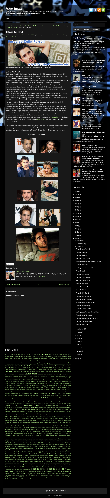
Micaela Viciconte (49, 431)
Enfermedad (16, 391)
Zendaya (24, 478)
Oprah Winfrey (37, 441)
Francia (49, 398)
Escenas (42, 391)
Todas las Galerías (12, 27)
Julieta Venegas (9, 415)
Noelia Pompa (53, 439)
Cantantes (9, 371)
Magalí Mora (29, 424)
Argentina (23, 362)
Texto (49, 466)
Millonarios (55, 433)
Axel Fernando (25, 364)
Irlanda (55, 26)
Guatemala (31, 402)
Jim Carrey (48, 411)
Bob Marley (26, 367)
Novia (9, 441)
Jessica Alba (19, 411)
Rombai (56, 455)
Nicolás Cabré (68, 437)
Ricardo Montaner (36, 453)
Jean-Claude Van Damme (61, 409)
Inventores (50, 407)
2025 (32, 354)
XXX (40, 477)
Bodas (30, 367)
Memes (18, 431)
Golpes (6, 402)
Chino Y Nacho (55, 376)
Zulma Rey (29, 478)
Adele (64, 354)
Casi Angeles (9, 374)
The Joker (69, 466)
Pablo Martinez (16, 442)
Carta (60, 371)
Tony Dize (38, 471)
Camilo (64, 369)
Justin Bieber (16, 415)
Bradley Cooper (54, 367)
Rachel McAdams (16, 450)
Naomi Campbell (59, 435)
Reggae (35, 452)
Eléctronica (14, 389)
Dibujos (51, 385)
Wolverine (30, 477)
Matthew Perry (59, 429)
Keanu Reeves (13, 416)
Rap (61, 450)
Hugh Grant (42, 405)
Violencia (45, 475)
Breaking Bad (65, 367)
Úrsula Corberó (16, 473)
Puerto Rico (8, 450)
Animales (51, 360)
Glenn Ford (68, 400)
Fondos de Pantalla (28, 398)
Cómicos (20, 379)
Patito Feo (21, 444)
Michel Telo (26, 433)
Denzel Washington (25, 385)
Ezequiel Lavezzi (20, 393)
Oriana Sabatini (45, 441)
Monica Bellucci (16, 435)
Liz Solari (64, 420)
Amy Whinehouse (60, 358)
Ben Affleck (62, 366)
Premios (35, 448)
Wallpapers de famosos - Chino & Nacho (88, 262)
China (49, 376)
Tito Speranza (26, 469)
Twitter (69, 471)
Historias (7, 406)
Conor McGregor (44, 379)
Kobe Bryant (49, 416)
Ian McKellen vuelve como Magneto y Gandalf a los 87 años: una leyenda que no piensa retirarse (93, 62)
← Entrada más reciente (13, 284)
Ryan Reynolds (28, 457)
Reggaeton (41, 452)
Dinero (6, 387)
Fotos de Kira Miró (81, 252)
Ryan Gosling (21, 457)
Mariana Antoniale (18, 427)
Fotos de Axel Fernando (83, 249)
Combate (7, 379)
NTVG (13, 441)
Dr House (29, 387)
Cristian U (22, 381)
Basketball (30, 366)
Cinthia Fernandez (25, 378)
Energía (11, 391)
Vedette (49, 473)
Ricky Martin (44, 453)
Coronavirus (60, 379)
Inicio (7, 19)
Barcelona (24, 366)
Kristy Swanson (65, 416)
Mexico (29, 431)
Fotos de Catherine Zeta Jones (91, 109)
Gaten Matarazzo (13, 400)
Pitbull (69, 446)
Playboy (7, 448)
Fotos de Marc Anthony (83, 306)
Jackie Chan (21, 409)
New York (44, 437)
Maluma (56, 424)
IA (9, 407)
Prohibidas (63, 448)
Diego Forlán (57, 385)
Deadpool (11, 385)
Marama (13, 426)
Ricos (48, 453)
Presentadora (41, 448)
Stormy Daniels (13, 465)
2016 (76, 222)
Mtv (32, 435)
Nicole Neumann (18, 439)
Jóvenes (43, 413)
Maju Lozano (50, 424)
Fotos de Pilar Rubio (82, 265)
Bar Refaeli (13, 366)
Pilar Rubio (60, 446)
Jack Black (15, 409)
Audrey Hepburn (67, 362)
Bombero (34, 367)
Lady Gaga (39, 418)
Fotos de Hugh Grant (82, 325)
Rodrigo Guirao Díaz (37, 455)
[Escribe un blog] (9, 264)
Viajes (64, 473)
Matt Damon (51, 429)
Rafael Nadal (32, 450)
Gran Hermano (18, 402)
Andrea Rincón (11, 360)
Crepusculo (8, 381)
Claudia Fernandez (50, 378)
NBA (29, 437)
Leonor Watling (36, 420)
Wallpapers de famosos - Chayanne (86, 268)
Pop (24, 448)
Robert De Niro (58, 453)
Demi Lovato (17, 385)
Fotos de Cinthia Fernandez (84, 321)
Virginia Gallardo (59, 475)
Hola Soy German (19, 405)
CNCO (56, 378)
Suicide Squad (47, 465)
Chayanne (26, 376)
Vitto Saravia (67, 475)
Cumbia (50, 381)
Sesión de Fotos (10, 461)
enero (78, 354)
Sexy (17, 461)
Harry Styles (27, 403)
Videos (31, 475)
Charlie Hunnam (67, 374)
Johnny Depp (55, 117)
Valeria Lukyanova (41, 473)
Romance (51, 455)
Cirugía (32, 378)
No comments (23, 37)
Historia (69, 403)
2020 (22, 354)
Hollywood (50, 26)
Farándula (68, 393)
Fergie (19, 395)
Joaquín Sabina (17, 413)
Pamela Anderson (25, 442)
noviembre (80, 244)
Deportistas (35, 385)
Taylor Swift (20, 466)
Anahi (6, 360)
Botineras (39, 367)
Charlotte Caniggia (18, 376)
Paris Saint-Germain (13, 444)
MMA (63, 433)
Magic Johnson (36, 424)
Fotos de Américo (87, 98)
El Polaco (68, 387)
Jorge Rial (38, 413)
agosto (79, 332)
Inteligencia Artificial (41, 407)
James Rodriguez (39, 409)
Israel (64, 407)
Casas (69, 371)
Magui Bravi (43, 424)
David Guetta (66, 383)
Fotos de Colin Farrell (14, 32)
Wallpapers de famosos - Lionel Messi (87, 312)
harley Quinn (13, 403)
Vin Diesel (40, 475)
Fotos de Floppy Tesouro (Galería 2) (87, 318)
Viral (53, 475)
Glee (64, 400)
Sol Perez (27, 463)
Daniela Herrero (29, 383)
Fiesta (37, 395)
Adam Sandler (58, 354)
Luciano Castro (48, 422)
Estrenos (61, 391)
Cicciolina (15, 378)
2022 (25, 354)
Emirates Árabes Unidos (54, 389)
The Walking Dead (9, 469)
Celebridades (20, 26)
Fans (64, 393)
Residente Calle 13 (9, 453)
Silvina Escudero (46, 461)
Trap (51, 471)
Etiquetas (86, 29)
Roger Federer (45, 455)
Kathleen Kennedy (53, 415)
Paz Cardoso (60, 444)
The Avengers (57, 466)
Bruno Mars (21, 369)
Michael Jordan (8, 433)
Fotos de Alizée (81, 271)
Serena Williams (49, 459)
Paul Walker (33, 444)
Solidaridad (32, 463)
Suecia (29, 465)
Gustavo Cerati (55, 402)
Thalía (52, 466)
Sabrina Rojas (35, 457)
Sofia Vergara (14, 463)
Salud (44, 457)
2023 (76, 201)
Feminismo (7, 395)
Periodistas (7, 446)
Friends (57, 398)
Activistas (39, 354)
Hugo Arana (64, 405)
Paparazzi (51, 442)
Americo (50, 358)
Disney (16, 387)
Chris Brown (62, 376)
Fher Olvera (33, 395)
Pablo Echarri (67, 441)
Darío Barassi (43, 383)
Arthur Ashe (47, 362)
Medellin (65, 429)
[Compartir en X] (11, 264)
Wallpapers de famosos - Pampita (86, 302)
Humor (69, 405)
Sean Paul (24, 459)
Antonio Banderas (15, 362)
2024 (28, 354)
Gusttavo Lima (63, 402)
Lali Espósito (45, 418)
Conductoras (27, 379)
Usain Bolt (29, 473)
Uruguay (23, 473)
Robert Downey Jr (67, 453)
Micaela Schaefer (40, 431)
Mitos (60, 433)
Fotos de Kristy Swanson (83, 277)
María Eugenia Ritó (63, 426)
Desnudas (42, 385)
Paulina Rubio (46, 444)
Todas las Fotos (62, 26)
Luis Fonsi (65, 422)
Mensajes (23, 431)
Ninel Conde (25, 439)
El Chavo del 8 (53, 387)
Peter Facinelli (25, 446)
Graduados (11, 402)
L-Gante (17, 418)
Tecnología (29, 466)
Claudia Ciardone (41, 378)
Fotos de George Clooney (84, 299)
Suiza (53, 465)
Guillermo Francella (39, 402)
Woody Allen (36, 477)
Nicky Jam (62, 437)
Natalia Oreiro (19, 437)
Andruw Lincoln (19, 360)
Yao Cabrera (63, 477)
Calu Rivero (39, 369)
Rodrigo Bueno (28, 455)
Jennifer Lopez (12, 411)
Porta (26, 448)
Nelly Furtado (34, 437)
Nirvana (33, 439)
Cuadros (38, 381)
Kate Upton (46, 415)
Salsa (41, 457)
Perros (13, 446)
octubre (79, 247)
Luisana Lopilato (13, 424)
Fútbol (61, 398)
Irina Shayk (56, 407)
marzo (79, 348)
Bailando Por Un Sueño (45, 364)
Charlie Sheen (8, 376)
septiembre (80, 329)
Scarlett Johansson (16, 459)
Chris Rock (68, 376)
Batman (36, 366)
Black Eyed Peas (19, 367)
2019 (76, 213)
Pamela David (33, 442)
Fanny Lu (59, 393)
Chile (45, 376)
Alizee (15, 358)
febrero (79, 351)
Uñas (11, 473)
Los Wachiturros (22, 422)
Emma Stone (64, 389)
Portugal (30, 448)
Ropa (9, 457)
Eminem (46, 389)
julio (78, 335)
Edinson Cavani (39, 387)
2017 (15, 354)
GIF (52, 400)
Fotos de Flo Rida (81, 255)
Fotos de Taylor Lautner (83, 280)
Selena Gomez (31, 459)
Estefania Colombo (53, 391)
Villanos (35, 475)
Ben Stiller (68, 366)
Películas (68, 444)
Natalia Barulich (12, 437)
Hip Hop (64, 403)
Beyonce (7, 367)
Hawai (32, 403)
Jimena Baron (60, 411)
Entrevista (30, 391)
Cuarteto (42, 381)
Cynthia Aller (64, 381)
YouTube (68, 477)
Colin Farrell (28, 26)
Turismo (58, 471)
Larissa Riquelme (53, 418)
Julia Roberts (52, 413)
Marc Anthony (18, 426)
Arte (43, 362)
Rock (22, 455)
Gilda (55, 400)
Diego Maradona (66, 385)
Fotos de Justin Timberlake (84, 315)
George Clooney (31, 400)
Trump (54, 471)
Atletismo (60, 362)
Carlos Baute (22, 371)
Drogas (33, 387)
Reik (46, 452)
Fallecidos (37, 393)
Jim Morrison (54, 411)
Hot (37, 405)
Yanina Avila (56, 477)
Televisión (38, 466)
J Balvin (11, 409)
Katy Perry (68, 415)
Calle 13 (33, 369)
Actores (13, 26)
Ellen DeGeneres (21, 389)
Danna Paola (36, 383)
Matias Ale (38, 429)
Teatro (24, 466)
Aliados (11, 358)
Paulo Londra (53, 444)
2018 (18, 354)
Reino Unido (51, 452)
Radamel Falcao (25, 450)
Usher (34, 473)
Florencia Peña (58, 395)
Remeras (57, 452)
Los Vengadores (13, 422)
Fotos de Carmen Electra (83, 309)
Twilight (64, 471)
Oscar (51, 441)
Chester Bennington (39, 376)
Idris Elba (22, 407)
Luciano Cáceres (39, 422)
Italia (67, 407)
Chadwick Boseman (49, 374)
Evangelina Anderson (10, 393)
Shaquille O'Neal (29, 461)
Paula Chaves (39, 444)
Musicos (52, 435)
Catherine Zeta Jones (18, 374)
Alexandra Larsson (62, 356)
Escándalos (36, 391)
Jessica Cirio (30, 411)
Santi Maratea (64, 457)
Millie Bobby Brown (47, 433)
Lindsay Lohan (44, 420)
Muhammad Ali (37, 435)
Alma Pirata (20, 358)
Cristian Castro (15, 381)
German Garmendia (46, 400)
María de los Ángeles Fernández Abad (48, 426)
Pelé (64, 444)
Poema (11, 448)
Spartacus (46, 463)
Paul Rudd (26, 444)
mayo (78, 342)
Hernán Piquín (44, 403)
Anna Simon (65, 360)
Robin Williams (17, 455)
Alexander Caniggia (52, 356)
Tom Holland (33, 471)
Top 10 (43, 471)
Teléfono (34, 466)
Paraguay (56, 442)
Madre (24, 424)
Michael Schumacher (18, 433)
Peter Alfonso (18, 446)
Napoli (64, 435)
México (34, 431)
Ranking (57, 450)
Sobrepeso (7, 463)
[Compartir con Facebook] (13, 264)
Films (41, 395)
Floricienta (7, 398)
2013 (9, 354)
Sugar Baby (34, 465)
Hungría (7, 407)
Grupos (25, 402)
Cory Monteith (67, 379)
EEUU (34, 26)
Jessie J (43, 411)
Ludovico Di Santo (58, 422)
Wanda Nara (15, 477)
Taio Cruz (66, 465)
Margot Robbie (35, 426)
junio (78, 338)
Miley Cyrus (39, 433)
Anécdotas (26, 360)
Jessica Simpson (37, 411)
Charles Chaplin (58, 374)
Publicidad (68, 448)
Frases (53, 398)
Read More (42, 276)
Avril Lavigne (18, 364)
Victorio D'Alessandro (16, 475)
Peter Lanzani (33, 446)
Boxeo (44, 367)
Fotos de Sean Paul (82, 287)
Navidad (26, 437)
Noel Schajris (47, 439)
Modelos (8, 435)
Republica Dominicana (65, 452)
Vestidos (61, 473)
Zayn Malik (19, 478)
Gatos (19, 400)
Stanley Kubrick (53, 463)
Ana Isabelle (68, 358)
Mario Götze (55, 427)
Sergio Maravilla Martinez (60, 459)
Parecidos (62, 442)
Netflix (39, 437)
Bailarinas (57, 364)
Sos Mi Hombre (39, 463)
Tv (61, 471)
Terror (46, 466)
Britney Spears (13, 369)
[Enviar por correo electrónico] (7, 264)
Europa (65, 391)
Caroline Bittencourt (54, 371)
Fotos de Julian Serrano (89, 87)
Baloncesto (68, 364)
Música (47, 435)
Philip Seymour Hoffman (44, 446)
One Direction (29, 441)
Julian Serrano (60, 413)
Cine (19, 378)
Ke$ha (6, 416)
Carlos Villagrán (36, 371)
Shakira (22, 461)
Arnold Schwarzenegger (34, 362)
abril (78, 345)
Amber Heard (44, 358)
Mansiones (7, 426)
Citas (35, 378)
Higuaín (51, 403)
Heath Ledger (41, 119)
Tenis (42, 466)
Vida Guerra (25, 475)
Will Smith (22, 477)
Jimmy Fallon (68, 411)
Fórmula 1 (37, 398)
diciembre (80, 240)
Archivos (95, 29)
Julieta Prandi (67, 413)
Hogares (13, 405)
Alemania (38, 356)
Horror (34, 405)
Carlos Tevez (29, 371)
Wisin (26, 477)
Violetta (50, 475)
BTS (25, 369)
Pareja (66, 442)
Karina (33, 415)
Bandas (7, 366)
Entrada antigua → (64, 284)
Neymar (51, 437)
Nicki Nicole (56, 437)
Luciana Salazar (30, 422)
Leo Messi (19, 420)
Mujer (43, 435)
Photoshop (54, 446)
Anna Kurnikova (58, 360)
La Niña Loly (32, 418)
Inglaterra (33, 407)
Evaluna (69, 391)
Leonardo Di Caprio (27, 420)
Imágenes (27, 407)
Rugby (12, 457)
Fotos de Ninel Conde (82, 284)
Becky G (48, 366)
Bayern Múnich (42, 366)
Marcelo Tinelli (27, 426)
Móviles (29, 435)
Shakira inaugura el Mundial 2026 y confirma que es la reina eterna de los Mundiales (92, 171)
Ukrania (7, 473)
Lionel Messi (52, 420)
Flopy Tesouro (50, 395)
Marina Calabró (47, 427)
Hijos (54, 403)
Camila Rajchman (58, 369)
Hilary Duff (58, 403)
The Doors (63, 466)
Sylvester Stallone (59, 465)
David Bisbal (59, 383)
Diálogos (47, 385)
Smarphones (68, 461)
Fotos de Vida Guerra (82, 290)
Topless (47, 471)
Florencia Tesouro (67, 395)
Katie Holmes (62, 415)
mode (70, 433)
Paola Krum (45, 442)
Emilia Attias (29, 389)
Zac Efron (7, 478)
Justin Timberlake (24, 415)
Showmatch (37, 461)
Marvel (28, 429)
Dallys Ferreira (12, 383)
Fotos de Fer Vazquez (88, 121)
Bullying (29, 369)
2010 (76, 359)
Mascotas (33, 429)
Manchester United (66, 424)
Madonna (20, 424)
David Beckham (51, 383)
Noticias (60, 439)
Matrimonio (45, 429)
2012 (76, 235)
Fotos (44, 26)
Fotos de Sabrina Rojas (83, 258)
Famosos (39, 26)
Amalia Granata (36, 358)
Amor (53, 358)
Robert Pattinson (9, 455)
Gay (22, 400)
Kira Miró (35, 416)
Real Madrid (14, 452)
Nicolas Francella (9, 439)
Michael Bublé (57, 431)
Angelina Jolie (32, 360)
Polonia (20, 448)
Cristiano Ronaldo (30, 381)
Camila (51, 369)
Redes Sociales (22, 452)
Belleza (57, 366)
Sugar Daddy (40, 465)
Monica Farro (23, 435)
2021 (76, 207)
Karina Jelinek (39, 415)
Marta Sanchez (13, 429)
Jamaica (33, 409)
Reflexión (30, 452)
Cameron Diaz (45, 369)
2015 (12, 354)
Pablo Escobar (8, 442)
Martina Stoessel (21, 429)
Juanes (47, 413)
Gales (65, 398)
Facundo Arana (29, 393)
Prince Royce (57, 448)
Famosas (43, 393)
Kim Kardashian (28, 416)
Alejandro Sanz (31, 356)
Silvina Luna (54, 461)
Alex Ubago (44, 356)
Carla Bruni (16, 371)
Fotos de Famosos (14, 8)
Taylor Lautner (12, 466)
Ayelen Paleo (33, 364)
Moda (66, 433)
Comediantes (14, 379)
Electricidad (8, 389)
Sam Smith (49, 457)
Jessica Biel (24, 411)
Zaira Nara (13, 478)
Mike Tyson (32, 433)
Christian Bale (8, 378)
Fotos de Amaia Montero (83, 296)
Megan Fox (13, 431)
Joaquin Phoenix (9, 413)
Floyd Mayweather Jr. (16, 398)
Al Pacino (24, 356)
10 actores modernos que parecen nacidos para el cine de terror (92, 157)
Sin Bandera (61, 461)
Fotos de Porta (86, 75)
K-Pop (30, 415)
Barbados (18, 366)
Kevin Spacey (21, 416)
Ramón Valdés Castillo (49, 450)
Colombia (68, 378)
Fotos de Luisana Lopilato (90, 145)
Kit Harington (41, 416)
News (47, 437)
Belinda (53, 366)
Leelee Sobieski (13, 420)
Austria (12, 364)
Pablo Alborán (60, 441)
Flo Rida (45, 395)
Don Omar (23, 387)
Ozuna (55, 441)
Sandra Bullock (56, 457)
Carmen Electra (44, 371)
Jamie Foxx (46, 409)
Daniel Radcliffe (20, 383)
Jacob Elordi (27, 409)
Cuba (46, 381)
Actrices (51, 354)
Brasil (60, 367)
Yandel (51, 477)
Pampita (39, 442)
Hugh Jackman (50, 405)
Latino (66, 418)
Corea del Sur (52, 379)
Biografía (12, 367)
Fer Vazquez (14, 395)
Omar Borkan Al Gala (20, 441)
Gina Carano (60, 400)
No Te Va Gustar (39, 439)
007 (6, 354)
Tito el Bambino (18, 469)
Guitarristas (47, 402)
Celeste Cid (41, 374)
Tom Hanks (21, 471)
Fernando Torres (25, 395)
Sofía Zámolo (21, 463)
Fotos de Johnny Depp (82, 274)
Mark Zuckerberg (62, 427)
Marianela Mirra (28, 427)
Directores (11, 387)
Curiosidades (57, 381)
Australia (7, 364)
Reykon (16, 453)
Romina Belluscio (63, 455)
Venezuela (55, 473)
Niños (29, 439)
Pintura (65, 446)
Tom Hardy (27, 471)
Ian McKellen (14, 407)
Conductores (35, 379)
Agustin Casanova (16, 356)
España (47, 391)
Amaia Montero (28, 358)
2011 (76, 238)
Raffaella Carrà (39, 450)
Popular (76, 29)
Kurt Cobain (12, 418)
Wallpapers (8, 477)
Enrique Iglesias (23, 391)
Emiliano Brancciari (38, 389)
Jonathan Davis (31, 413)
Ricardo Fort (28, 453)
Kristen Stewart (56, 416)
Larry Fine (60, 418)
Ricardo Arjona (21, 453)
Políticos (15, 448)
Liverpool (59, 420)
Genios (25, 400)
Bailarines (62, 364)
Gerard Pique (38, 400)
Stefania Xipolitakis (62, 463)
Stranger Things (22, 465)
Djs (19, 387)
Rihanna (53, 453)
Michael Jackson (66, 431)
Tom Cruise (15, 471)
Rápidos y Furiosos (66, 450)
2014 (76, 229)
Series (69, 459)
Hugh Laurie (57, 405)
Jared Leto (51, 409)
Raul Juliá (7, 452)
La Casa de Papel (24, 418)
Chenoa (31, 376)
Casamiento (65, 371)
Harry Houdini (20, 403)
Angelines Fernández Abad (42, 360)
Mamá (60, 424)
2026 (35, 354)
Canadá (69, 369)
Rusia (16, 457)
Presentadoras (50, 448)
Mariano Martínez (38, 427)
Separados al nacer (40, 459)
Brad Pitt (48, 367)
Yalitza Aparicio (46, 477)
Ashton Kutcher (54, 362)
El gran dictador (62, 387)
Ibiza (18, 407)
